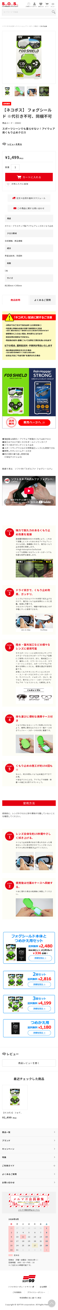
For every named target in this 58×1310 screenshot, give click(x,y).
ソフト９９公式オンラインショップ (14, 26)
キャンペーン (8, 1148)
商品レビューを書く (29, 1063)
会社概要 (43, 1286)
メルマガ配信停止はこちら (29, 1210)
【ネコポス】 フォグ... (12, 1112)
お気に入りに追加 (19, 183)
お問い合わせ (8, 1182)
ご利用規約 (17, 1292)
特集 (4, 1157)
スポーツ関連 (33, 26)
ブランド (6, 1140)
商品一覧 (6, 1132)
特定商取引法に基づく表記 (30, 1297)
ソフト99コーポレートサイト (20, 1286)
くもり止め (43, 26)
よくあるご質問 (9, 1174)
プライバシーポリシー (36, 1292)
